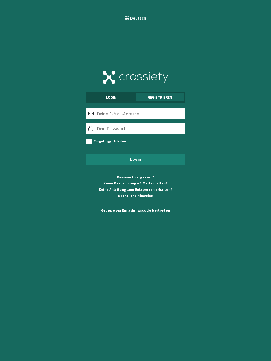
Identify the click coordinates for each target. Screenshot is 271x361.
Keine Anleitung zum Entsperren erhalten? (135, 189)
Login (111, 97)
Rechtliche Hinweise (135, 195)
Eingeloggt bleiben (110, 141)
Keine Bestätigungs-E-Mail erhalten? (135, 183)
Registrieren (160, 97)
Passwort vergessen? (135, 177)
